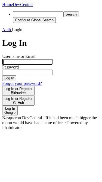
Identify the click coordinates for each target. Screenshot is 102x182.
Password (10, 67)
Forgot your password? (22, 83)
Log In (9, 78)
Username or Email (18, 56)
